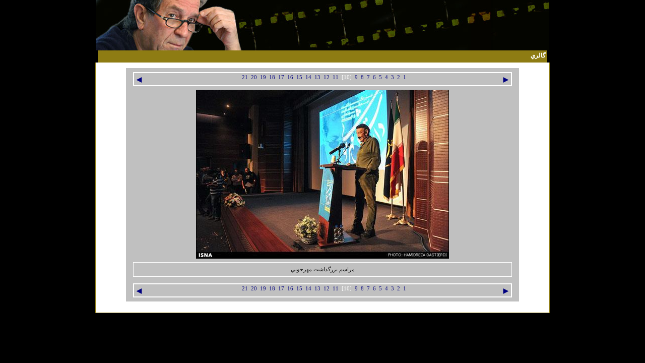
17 (281, 77)
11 (336, 77)
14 (308, 77)
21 (245, 77)
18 (272, 77)
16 (290, 77)
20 (254, 77)
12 (327, 77)
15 (299, 77)
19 (263, 77)
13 (317, 77)
